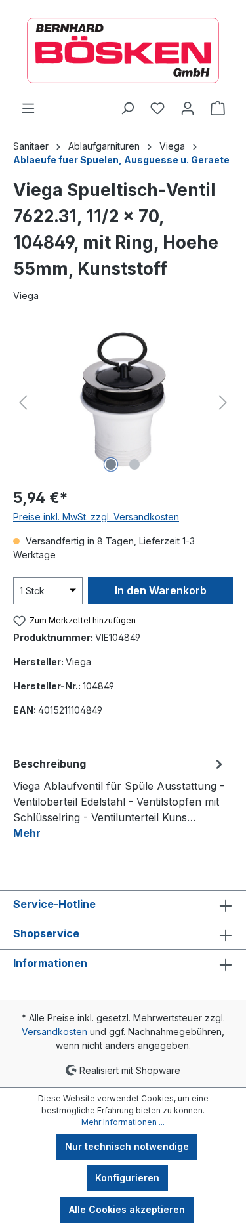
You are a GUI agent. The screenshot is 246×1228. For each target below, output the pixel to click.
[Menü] (28, 108)
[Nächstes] (223, 402)
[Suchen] (127, 108)
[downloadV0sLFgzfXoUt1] (123, 403)
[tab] (119, 797)
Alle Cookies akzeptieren (127, 1209)
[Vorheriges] (23, 402)
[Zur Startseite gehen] (123, 50)
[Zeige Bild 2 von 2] (134, 464)
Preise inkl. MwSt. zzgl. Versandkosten (96, 516)
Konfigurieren (127, 1177)
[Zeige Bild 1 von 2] (111, 464)
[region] (123, 402)
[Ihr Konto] (188, 108)
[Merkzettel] (157, 108)
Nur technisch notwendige (127, 1146)
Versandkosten (54, 1031)
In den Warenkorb (161, 590)
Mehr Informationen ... (123, 1122)
